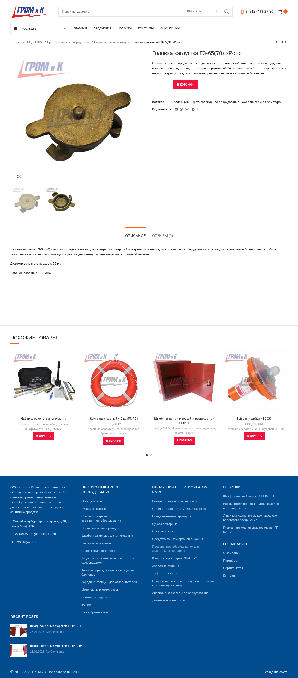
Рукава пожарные (94, 508)
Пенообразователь (94, 612)
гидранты (104, 597)
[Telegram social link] (193, 109)
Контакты (229, 575)
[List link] (42, 534)
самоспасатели (92, 562)
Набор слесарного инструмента (43, 418)
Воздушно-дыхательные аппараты (106, 558)
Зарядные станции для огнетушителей (109, 582)
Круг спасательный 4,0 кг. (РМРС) (114, 418)
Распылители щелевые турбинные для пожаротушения (251, 506)
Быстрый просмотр (73, 355)
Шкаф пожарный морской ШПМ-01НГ (250, 496)
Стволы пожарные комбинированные (179, 508)
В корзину (185, 84)
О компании (231, 553)
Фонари (86, 604)
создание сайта (276, 672)
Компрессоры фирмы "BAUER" (174, 558)
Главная (16, 42)
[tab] (135, 233)
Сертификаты (233, 568)
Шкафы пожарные (94, 535)
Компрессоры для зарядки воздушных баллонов (108, 572)
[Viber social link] (199, 109)
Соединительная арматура (112, 42)
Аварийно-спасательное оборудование (43, 424)
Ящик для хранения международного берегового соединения (250, 518)
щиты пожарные (121, 535)
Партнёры (230, 560)
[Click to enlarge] (19, 176)
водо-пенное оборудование (101, 520)
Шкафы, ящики (184, 433)
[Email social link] (176, 109)
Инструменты (34, 429)
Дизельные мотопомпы (168, 600)
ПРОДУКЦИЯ (34, 42)
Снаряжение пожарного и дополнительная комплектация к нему (183, 583)
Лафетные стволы (165, 573)
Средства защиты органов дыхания (177, 539)
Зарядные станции (165, 565)
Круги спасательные (113, 433)
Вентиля (87, 597)
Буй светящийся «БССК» (254, 418)
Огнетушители (91, 501)
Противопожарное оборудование (69, 42)
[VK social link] (187, 109)
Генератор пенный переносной (174, 501)
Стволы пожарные (94, 516)
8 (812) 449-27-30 (259, 11)
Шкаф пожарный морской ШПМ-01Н (56, 626)
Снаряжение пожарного (98, 550)
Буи (281, 429)
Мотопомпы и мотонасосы (100, 589)
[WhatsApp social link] (181, 109)
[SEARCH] (226, 12)
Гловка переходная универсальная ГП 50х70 (250, 530)
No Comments (55, 631)
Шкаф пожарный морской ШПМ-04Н (56, 645)
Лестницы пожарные (96, 543)
